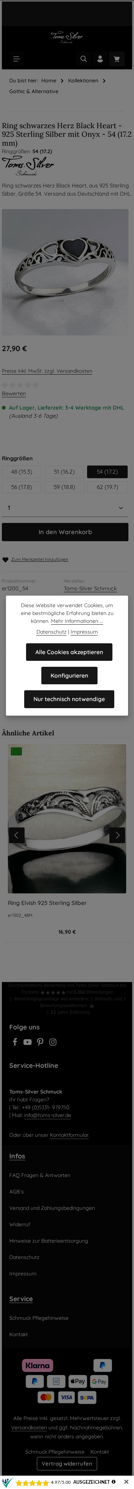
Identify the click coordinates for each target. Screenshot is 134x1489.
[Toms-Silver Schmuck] (67, 165)
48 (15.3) (21, 471)
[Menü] (16, 58)
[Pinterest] (41, 1044)
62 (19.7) (107, 486)
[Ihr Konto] (100, 58)
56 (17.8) (21, 486)
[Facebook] (15, 1044)
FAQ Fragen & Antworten (39, 1175)
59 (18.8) (64, 486)
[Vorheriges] (17, 835)
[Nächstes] (117, 835)
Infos (17, 1156)
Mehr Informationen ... (77, 621)
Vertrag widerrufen (67, 1463)
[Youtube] (28, 1044)
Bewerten (14, 393)
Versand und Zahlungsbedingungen (52, 1208)
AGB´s (16, 1191)
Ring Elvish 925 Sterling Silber (47, 902)
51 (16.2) (64, 471)
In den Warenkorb (65, 532)
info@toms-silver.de (47, 1115)
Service (21, 1298)
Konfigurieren (69, 675)
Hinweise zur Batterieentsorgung (48, 1240)
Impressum (22, 1273)
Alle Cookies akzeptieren (69, 652)
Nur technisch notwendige (69, 699)
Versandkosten (29, 1427)
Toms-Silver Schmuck (90, 588)
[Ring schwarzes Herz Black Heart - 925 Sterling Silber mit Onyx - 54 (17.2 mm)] (65, 272)
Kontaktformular (69, 1135)
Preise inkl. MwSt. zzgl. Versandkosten (47, 370)
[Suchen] (83, 58)
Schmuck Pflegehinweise (38, 1318)
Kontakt (18, 1334)
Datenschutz (24, 1257)
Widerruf (19, 1224)
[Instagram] (53, 1044)
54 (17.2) (107, 471)
